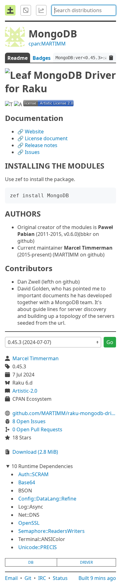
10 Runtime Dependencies (42, 466)
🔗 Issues (28, 152)
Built (97, 578)
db (31, 562)
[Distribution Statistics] (41, 10)
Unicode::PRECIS (37, 547)
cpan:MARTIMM (47, 43)
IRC (42, 578)
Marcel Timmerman (35, 358)
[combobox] (84, 10)
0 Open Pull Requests (37, 429)
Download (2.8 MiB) (35, 451)
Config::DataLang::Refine (47, 498)
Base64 (26, 482)
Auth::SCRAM (33, 474)
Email (11, 578)
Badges (42, 58)
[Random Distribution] (25, 10)
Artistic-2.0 (24, 390)
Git (28, 578)
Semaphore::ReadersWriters (51, 531)
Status (60, 578)
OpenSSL (28, 522)
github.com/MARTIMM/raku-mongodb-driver (64, 413)
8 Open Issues (29, 421)
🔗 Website (30, 131)
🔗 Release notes (37, 145)
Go (109, 342)
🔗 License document (42, 138)
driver (86, 562)
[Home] (10, 10)
